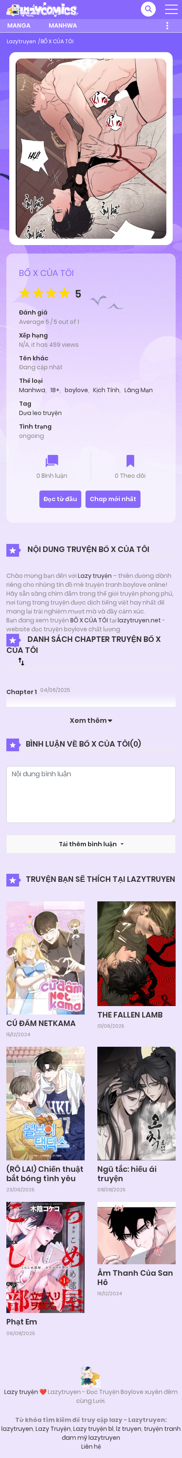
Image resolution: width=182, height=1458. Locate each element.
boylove (76, 390)
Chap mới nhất (113, 499)
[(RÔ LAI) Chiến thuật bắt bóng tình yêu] (45, 1103)
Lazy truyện (95, 575)
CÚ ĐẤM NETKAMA (41, 1023)
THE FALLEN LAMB (130, 1014)
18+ (55, 390)
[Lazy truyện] (91, 1376)
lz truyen (128, 1429)
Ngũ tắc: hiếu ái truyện (127, 1174)
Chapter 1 (21, 692)
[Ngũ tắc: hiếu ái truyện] (136, 1103)
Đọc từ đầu (60, 499)
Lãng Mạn (138, 390)
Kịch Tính (106, 390)
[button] (148, 9)
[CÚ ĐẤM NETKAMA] (45, 957)
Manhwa (63, 25)
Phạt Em (21, 1321)
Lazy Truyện (53, 1429)
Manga (18, 25)
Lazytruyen (21, 41)
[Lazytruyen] (42, 9)
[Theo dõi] (130, 462)
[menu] (171, 9)
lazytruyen (17, 1429)
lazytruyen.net (139, 620)
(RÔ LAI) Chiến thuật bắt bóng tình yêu (44, 1174)
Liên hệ (91, 1446)
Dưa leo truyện (40, 413)
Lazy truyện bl (93, 1429)
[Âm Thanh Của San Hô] (136, 1232)
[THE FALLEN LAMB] (136, 953)
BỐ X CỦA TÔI (57, 41)
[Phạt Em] (45, 1257)
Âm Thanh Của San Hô (135, 1278)
